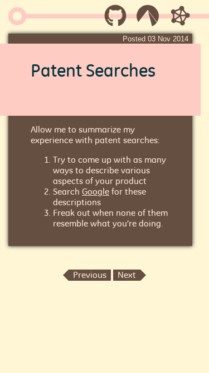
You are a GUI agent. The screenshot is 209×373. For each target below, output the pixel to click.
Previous (89, 275)
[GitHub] (115, 19)
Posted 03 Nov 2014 (155, 39)
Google (95, 191)
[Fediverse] (180, 19)
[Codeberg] (148, 19)
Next (127, 275)
